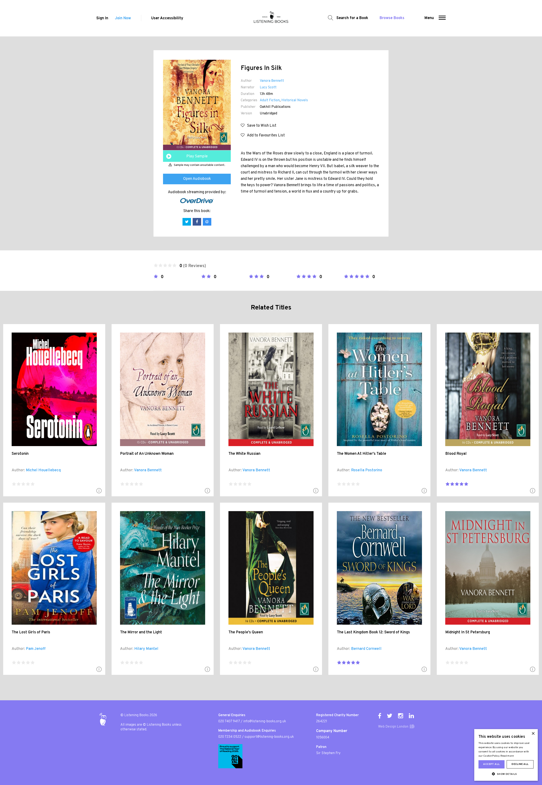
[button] (442, 18)
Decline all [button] (520, 764)
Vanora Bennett (272, 81)
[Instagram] (400, 715)
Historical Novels (294, 100)
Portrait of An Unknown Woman (147, 453)
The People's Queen (245, 632)
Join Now (123, 18)
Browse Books (392, 18)
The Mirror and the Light (141, 632)
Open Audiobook (197, 178)
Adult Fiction (270, 100)
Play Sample (197, 156)
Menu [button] (429, 18)
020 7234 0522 (229, 737)
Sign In (102, 18)
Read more (507, 756)
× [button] (533, 733)
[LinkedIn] (411, 715)
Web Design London (393, 727)
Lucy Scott (268, 87)
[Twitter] (389, 716)
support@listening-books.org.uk (269, 737)
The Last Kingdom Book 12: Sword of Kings (373, 632)
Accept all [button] (491, 764)
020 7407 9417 (229, 721)
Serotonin (20, 453)
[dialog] (506, 755)
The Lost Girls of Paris (31, 632)
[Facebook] (379, 715)
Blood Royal (456, 453)
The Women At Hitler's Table (361, 453)
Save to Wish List (260, 125)
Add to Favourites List (265, 135)
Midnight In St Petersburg (467, 632)
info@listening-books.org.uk (264, 721)
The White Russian (244, 453)
